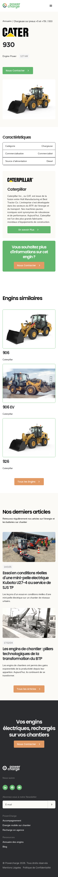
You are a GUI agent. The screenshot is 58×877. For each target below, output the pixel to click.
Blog (5, 846)
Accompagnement (12, 820)
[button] (50, 5)
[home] (11, 5)
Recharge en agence (13, 830)
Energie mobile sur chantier (17, 825)
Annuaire (7, 21)
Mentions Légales (12, 867)
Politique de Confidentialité (37, 867)
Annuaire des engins (13, 842)
